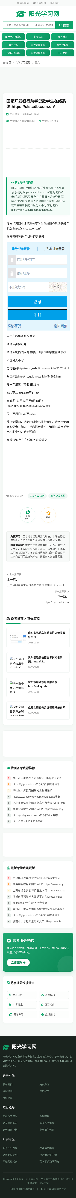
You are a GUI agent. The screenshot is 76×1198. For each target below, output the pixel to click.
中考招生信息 (46, 1129)
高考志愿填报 (13, 53)
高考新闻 (62, 36)
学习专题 (38, 36)
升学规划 (41, 3)
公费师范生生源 (48, 1154)
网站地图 (8, 1091)
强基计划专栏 (10, 1148)
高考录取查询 (38, 53)
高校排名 (44, 1116)
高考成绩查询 (38, 44)
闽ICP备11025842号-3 (22, 1189)
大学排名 (13, 44)
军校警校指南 (10, 1161)
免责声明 (44, 1084)
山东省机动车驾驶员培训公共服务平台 (46, 634)
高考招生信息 (10, 1116)
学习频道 (24, 3)
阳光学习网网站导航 (54, 1189)
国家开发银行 (37, 496)
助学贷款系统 (58, 496)
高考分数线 (62, 44)
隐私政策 (44, 1091)
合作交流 (8, 1097)
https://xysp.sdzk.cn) (57, 602)
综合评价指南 (46, 1148)
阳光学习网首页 (13, 36)
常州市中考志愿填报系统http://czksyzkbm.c (42, 684)
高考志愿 (54, 3)
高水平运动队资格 (49, 1161)
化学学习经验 (23, 62)
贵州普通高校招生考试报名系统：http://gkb (45, 659)
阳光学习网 (44, 13)
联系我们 (8, 1084)
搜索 (65, 25)
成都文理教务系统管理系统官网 (46, 707)
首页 (8, 62)
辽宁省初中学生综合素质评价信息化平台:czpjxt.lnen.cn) (38, 585)
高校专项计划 (10, 1154)
